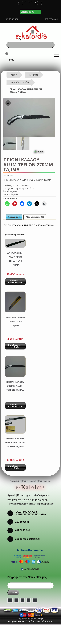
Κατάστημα (23, 495)
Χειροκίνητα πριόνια (20, 82)
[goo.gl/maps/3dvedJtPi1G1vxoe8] (30, 20)
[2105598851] (11, 530)
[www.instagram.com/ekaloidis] (22, 600)
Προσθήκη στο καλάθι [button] (15, 346)
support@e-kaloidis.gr (27, 539)
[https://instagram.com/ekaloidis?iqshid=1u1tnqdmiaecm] (39, 3)
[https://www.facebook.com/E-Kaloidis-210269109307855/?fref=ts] (20, 3)
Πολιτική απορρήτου (41, 503)
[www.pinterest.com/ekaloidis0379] (34, 600)
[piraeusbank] (31, 614)
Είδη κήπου (44, 481)
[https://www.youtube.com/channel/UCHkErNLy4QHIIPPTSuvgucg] (33, 3)
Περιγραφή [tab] (14, 216)
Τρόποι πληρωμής (17, 503)
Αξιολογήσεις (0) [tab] (35, 216)
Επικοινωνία (24, 499)
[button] (8, 103)
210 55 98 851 (11, 19)
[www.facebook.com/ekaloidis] (10, 600)
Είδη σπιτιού (29, 481)
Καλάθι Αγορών (41, 495)
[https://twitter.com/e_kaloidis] (27, 3)
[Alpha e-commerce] (29, 559)
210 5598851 (22, 522)
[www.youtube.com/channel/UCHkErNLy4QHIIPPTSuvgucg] (28, 600)
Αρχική (14, 74)
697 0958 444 (51, 19)
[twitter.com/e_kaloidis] (16, 600)
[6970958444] (11, 539)
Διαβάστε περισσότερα (15, 281)
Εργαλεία (33, 74)
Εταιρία (11, 499)
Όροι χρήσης (40, 499)
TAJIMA (13, 191)
